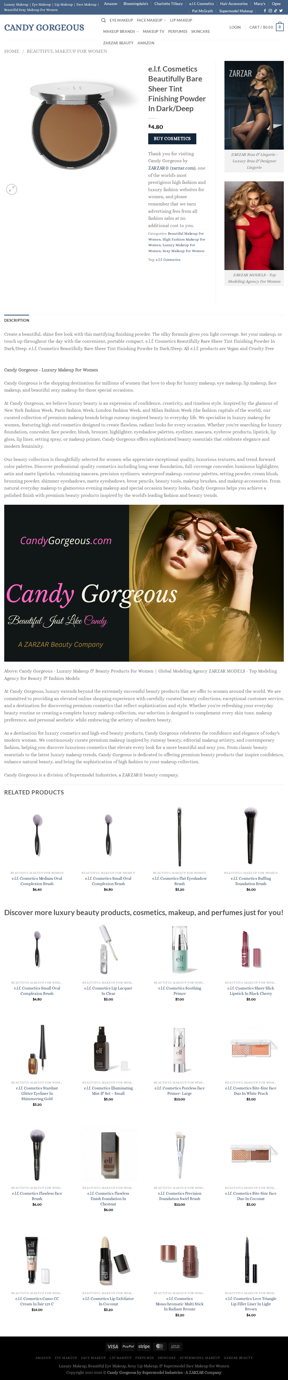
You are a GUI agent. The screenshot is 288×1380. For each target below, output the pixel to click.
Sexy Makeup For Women (183, 251)
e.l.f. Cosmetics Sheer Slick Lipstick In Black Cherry (251, 991)
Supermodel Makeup (236, 11)
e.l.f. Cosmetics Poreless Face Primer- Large (180, 1091)
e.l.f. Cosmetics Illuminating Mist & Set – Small (108, 1091)
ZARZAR (196, 1372)
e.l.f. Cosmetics (201, 3)
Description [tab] (16, 320)
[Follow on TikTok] (275, 11)
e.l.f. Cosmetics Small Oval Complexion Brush (108, 881)
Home (11, 51)
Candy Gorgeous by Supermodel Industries (145, 1372)
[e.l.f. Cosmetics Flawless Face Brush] (37, 1154)
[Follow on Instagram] (270, 11)
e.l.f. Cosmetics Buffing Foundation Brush (251, 881)
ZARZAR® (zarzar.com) (171, 168)
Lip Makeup (181, 20)
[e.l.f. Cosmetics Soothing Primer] (179, 949)
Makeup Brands (119, 31)
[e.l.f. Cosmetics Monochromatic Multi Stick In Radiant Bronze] (179, 1259)
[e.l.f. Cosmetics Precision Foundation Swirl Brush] (179, 1154)
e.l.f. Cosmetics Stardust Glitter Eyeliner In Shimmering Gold (37, 1093)
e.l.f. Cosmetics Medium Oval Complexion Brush (37, 881)
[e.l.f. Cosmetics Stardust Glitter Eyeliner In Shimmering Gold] (37, 1049)
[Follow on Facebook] (265, 11)
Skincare (200, 31)
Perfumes (177, 31)
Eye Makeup (121, 20)
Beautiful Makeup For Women (67, 51)
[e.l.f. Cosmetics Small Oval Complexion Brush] (37, 949)
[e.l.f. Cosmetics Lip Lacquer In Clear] (108, 949)
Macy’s (260, 3)
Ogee (276, 3)
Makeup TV (153, 31)
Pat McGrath (202, 11)
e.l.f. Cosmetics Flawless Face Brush (37, 1196)
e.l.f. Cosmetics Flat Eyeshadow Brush (179, 881)
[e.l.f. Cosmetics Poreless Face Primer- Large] (179, 1049)
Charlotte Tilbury (168, 3)
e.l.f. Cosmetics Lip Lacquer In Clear (108, 991)
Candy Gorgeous (44, 27)
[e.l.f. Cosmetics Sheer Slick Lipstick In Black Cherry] (251, 949)
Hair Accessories (234, 3)
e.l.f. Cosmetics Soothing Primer (179, 991)
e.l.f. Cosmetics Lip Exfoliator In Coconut (108, 1301)
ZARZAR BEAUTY (118, 43)
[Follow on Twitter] (281, 11)
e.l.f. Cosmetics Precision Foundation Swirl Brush (179, 1196)
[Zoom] (11, 189)
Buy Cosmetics (172, 138)
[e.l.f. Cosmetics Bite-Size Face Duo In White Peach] (251, 1049)
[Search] (103, 20)
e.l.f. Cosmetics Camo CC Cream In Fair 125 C (37, 1301)
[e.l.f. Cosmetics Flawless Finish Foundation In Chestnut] (108, 1154)
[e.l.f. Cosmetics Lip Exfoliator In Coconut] (108, 1259)
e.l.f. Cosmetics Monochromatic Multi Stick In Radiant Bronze (180, 1303)
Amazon (110, 3)
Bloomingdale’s (135, 3)
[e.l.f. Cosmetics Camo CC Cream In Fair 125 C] (37, 1259)
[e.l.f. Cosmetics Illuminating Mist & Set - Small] (108, 1049)
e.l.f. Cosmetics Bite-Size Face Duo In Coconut (250, 1196)
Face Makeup (150, 20)
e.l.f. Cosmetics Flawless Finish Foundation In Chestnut (108, 1198)
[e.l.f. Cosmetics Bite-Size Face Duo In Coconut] (251, 1154)
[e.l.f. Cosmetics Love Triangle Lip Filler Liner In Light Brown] (251, 1259)
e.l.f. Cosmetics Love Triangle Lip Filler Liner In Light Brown (251, 1303)
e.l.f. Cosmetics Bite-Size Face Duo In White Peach (250, 1091)
